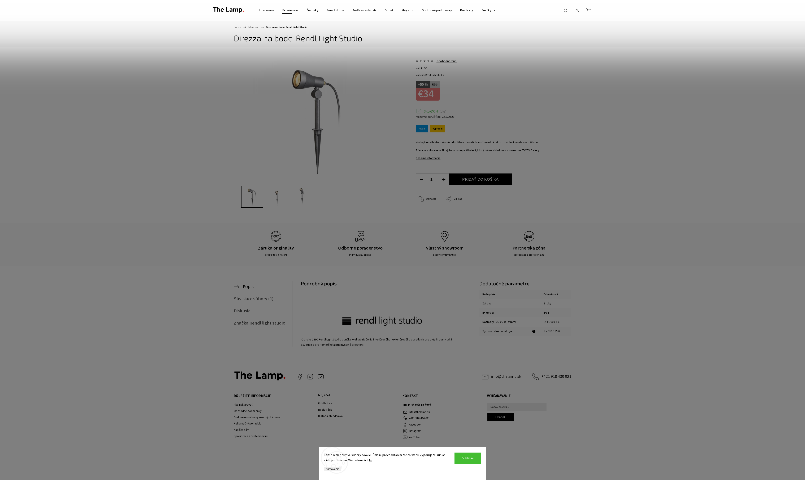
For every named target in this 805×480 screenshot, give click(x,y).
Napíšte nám (241, 430)
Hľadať (500, 417)
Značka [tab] (259, 323)
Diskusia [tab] (242, 311)
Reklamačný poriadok (247, 424)
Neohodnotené (446, 61)
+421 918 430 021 (556, 376)
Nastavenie (332, 469)
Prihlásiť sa (325, 403)
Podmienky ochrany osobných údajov (257, 417)
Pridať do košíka (480, 179)
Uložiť (425, 219)
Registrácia (325, 410)
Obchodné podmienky (248, 411)
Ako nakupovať (243, 405)
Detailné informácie (428, 158)
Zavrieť (550, 213)
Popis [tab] (248, 286)
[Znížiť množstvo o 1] (421, 179)
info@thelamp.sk (506, 376)
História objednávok (330, 416)
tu (370, 460)
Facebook (300, 377)
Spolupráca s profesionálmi (251, 436)
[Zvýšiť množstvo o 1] (443, 179)
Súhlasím (468, 458)
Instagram (310, 377)
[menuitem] (266, 10)
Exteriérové (551, 294)
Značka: (430, 75)
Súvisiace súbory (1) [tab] (254, 298)
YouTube (321, 377)
